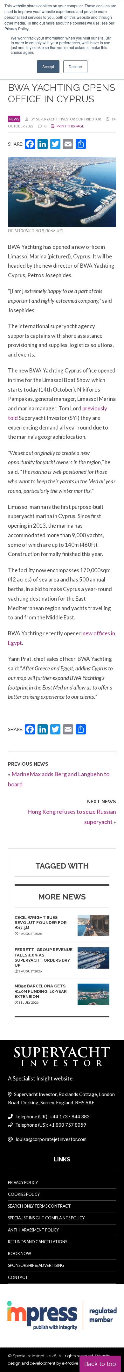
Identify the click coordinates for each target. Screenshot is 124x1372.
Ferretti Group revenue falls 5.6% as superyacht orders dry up (43, 957)
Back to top (100, 1364)
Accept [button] (48, 66)
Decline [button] (75, 66)
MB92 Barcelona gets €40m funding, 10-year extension (41, 991)
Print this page (70, 126)
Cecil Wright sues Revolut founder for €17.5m (41, 922)
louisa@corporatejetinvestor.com (51, 1139)
